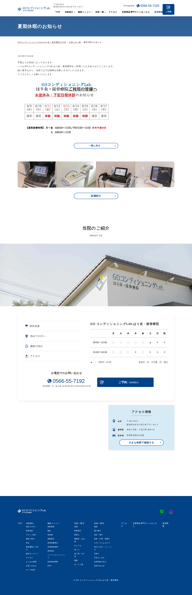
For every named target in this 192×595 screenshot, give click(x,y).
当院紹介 (30, 523)
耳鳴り (97, 554)
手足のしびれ (99, 558)
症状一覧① (79, 523)
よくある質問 (31, 562)
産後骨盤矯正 (53, 543)
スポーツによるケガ (102, 543)
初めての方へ (37, 336)
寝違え (77, 535)
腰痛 (76, 560)
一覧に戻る (94, 146)
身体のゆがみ (99, 566)
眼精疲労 (77, 531)
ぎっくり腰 (78, 564)
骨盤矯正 (51, 539)
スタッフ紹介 (31, 535)
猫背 (96, 527)
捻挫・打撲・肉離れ (102, 539)
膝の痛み (97, 531)
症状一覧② (99, 523)
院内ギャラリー (32, 554)
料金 (28, 543)
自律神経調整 (53, 562)
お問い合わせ (31, 566)
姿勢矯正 (51, 551)
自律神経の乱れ (100, 562)
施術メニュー (54, 523)
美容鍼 (50, 535)
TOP (20, 523)
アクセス (35, 356)
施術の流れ (36, 346)
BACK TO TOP (170, 591)
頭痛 (76, 527)
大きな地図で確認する (141, 442)
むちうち (77, 545)
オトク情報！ (31, 570)
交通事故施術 (53, 547)
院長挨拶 (35, 326)
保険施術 (51, 527)
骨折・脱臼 (98, 535)
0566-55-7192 (149, 5)
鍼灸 (49, 531)
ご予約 (168, 12)
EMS (50, 566)
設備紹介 (96, 195)
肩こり (77, 550)
